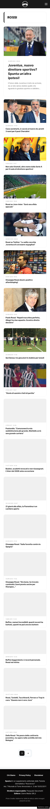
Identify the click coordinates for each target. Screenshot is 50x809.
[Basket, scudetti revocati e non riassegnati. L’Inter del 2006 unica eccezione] (25, 456)
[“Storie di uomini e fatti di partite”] (25, 380)
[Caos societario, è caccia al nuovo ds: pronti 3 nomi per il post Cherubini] (25, 116)
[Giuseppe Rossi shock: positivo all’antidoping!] (25, 267)
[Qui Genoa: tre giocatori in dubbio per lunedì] (25, 344)
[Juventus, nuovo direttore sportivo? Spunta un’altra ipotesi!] (25, 62)
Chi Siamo (11, 775)
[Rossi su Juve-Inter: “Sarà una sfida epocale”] (25, 192)
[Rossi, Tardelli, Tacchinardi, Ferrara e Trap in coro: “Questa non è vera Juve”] (25, 685)
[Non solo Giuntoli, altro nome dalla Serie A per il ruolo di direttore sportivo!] (25, 154)
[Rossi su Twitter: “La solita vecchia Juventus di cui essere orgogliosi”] (25, 230)
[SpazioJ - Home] (25, 4)
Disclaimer (38, 775)
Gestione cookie (43, 807)
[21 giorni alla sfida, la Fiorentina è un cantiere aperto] (25, 494)
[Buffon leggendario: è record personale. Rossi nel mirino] (25, 647)
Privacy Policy (25, 775)
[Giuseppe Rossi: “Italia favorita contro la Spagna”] (25, 532)
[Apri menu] (46, 4)
